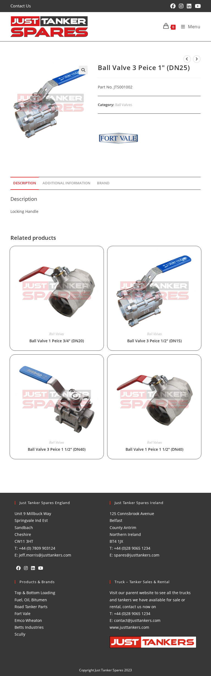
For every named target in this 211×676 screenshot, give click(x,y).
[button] (83, 70)
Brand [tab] (103, 183)
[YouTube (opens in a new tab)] (197, 6)
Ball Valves (123, 104)
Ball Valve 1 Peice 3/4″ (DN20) (56, 340)
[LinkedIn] (33, 568)
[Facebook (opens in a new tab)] (173, 6)
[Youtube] (40, 568)
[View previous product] (187, 59)
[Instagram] (26, 568)
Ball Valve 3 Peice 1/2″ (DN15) (154, 340)
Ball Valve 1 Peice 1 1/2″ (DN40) (154, 449)
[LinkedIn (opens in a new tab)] (189, 6)
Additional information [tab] (66, 183)
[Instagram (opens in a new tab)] (181, 6)
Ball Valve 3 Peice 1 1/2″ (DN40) (56, 449)
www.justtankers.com (129, 627)
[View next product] (197, 59)
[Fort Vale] (118, 138)
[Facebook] (18, 568)
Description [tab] (24, 183)
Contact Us (20, 6)
